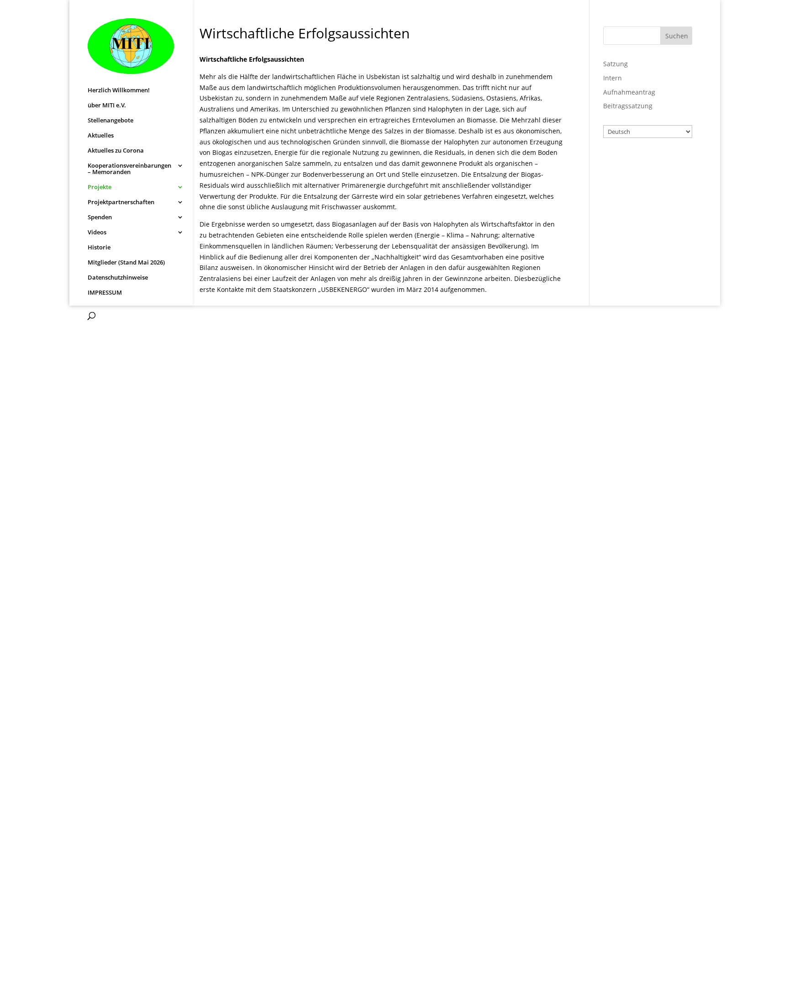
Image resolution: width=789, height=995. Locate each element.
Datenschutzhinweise (118, 277)
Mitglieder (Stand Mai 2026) (126, 262)
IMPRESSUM (105, 292)
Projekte (99, 187)
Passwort (628, 203)
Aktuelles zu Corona (116, 150)
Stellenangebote (110, 120)
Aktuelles (101, 135)
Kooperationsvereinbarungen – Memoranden (129, 169)
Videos (97, 232)
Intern (612, 78)
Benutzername (638, 163)
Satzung (615, 63)
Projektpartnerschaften (121, 202)
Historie (99, 247)
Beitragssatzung (627, 105)
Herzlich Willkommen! (119, 90)
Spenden (100, 217)
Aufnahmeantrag (629, 92)
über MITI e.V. (107, 105)
